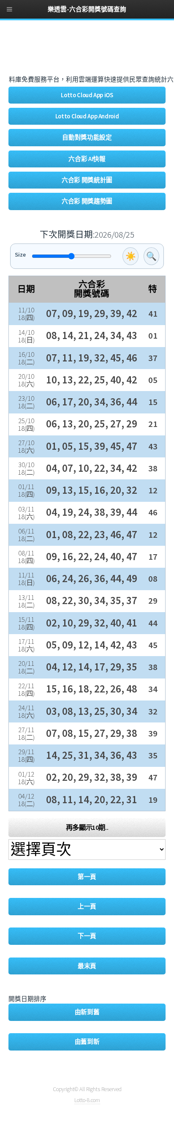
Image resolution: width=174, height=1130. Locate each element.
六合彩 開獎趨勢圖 (87, 201)
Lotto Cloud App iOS (87, 95)
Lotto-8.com (87, 1100)
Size (20, 254)
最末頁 (87, 966)
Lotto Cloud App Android (87, 116)
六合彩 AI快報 (86, 159)
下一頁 (87, 936)
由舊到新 (87, 1041)
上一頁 (87, 906)
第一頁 (87, 877)
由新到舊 (87, 1012)
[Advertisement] (76, 52)
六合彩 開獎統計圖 (87, 180)
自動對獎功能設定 (86, 137)
